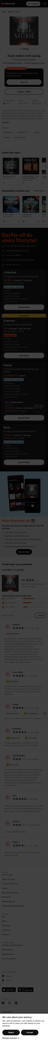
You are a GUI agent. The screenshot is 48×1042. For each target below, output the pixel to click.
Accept (30, 1032)
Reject (11, 1032)
